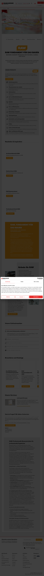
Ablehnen (8, 296)
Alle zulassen (35, 296)
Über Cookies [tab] (36, 281)
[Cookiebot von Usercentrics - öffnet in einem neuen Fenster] (38, 278)
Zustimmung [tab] (7, 281)
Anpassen (21, 296)
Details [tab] (22, 281)
